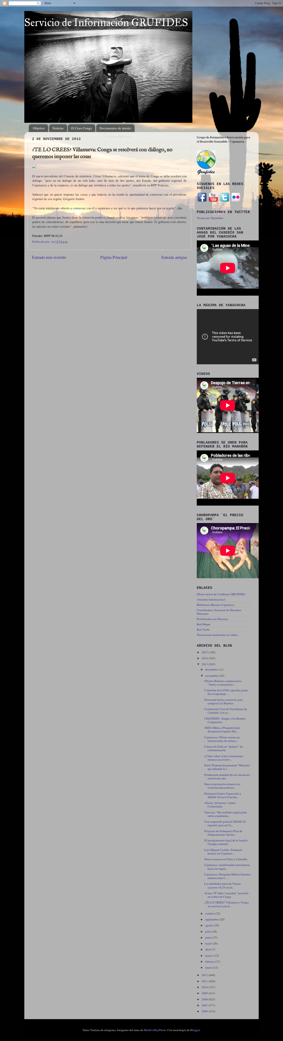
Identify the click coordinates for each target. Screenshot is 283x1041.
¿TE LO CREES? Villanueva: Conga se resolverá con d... (226, 904)
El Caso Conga (81, 128)
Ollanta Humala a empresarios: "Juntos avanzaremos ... (223, 682)
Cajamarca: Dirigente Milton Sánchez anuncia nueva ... (227, 876)
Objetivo (39, 128)
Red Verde (203, 629)
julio (208, 931)
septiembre (212, 919)
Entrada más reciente (49, 257)
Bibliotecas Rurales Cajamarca (215, 605)
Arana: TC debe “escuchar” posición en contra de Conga (226, 895)
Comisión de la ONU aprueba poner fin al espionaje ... (226, 692)
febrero (210, 962)
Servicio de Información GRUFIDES (106, 22)
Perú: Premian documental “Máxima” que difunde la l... (227, 767)
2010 (205, 987)
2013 (205, 664)
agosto (209, 925)
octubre (210, 913)
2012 (205, 975)
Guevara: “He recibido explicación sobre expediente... (225, 814)
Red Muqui (203, 624)
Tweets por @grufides (210, 218)
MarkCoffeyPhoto (155, 1030)
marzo (209, 956)
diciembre (211, 669)
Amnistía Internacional (211, 599)
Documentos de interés (115, 128)
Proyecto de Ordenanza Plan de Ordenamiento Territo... (223, 833)
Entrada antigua (174, 257)
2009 (205, 993)
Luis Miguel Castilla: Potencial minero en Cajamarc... (223, 851)
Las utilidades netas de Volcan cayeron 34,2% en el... (222, 885)
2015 (205, 652)
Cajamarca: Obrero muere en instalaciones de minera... (222, 739)
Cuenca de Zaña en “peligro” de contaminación (223, 748)
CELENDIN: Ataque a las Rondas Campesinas (224, 720)
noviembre (212, 676)
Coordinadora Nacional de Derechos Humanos (219, 612)
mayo (208, 943)
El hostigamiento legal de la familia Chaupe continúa (226, 842)
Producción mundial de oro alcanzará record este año (227, 776)
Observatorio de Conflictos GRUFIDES (221, 594)
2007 (205, 1005)
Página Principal (113, 257)
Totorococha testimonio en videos (217, 635)
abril (208, 949)
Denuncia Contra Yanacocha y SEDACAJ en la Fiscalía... (222, 795)
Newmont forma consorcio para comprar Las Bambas (223, 701)
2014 (205, 658)
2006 (205, 1011)
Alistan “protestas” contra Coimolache (220, 804)
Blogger (195, 1030)
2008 (205, 999)
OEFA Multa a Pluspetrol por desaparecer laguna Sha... (222, 729)
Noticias (58, 128)
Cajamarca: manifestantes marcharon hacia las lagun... (227, 866)
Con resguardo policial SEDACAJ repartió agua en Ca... (225, 823)
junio (208, 937)
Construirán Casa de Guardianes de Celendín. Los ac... (225, 710)
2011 (205, 981)
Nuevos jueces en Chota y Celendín (225, 859)
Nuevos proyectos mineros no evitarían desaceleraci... (222, 786)
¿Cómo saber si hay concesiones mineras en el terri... (223, 757)
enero (209, 967)
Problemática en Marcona (212, 619)
